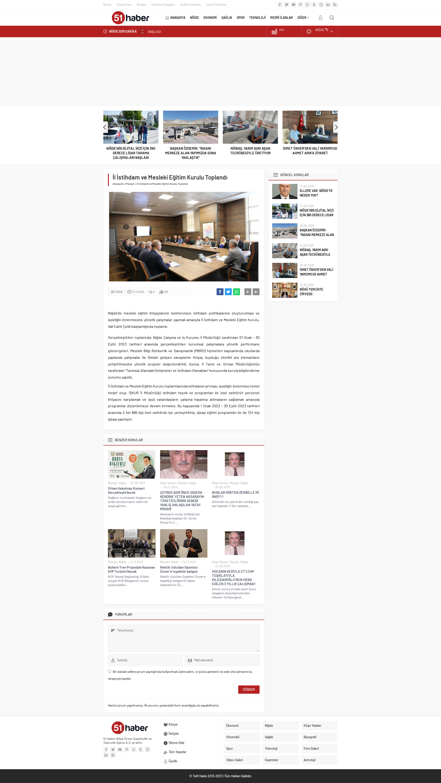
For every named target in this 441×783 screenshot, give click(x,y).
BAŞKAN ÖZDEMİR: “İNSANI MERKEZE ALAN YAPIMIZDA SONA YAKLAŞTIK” (200, 31)
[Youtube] (293, 4)
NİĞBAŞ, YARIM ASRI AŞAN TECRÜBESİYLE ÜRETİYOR (250, 150)
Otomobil (232, 737)
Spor (229, 748)
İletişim (141, 4)
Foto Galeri (311, 748)
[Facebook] (280, 4)
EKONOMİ (210, 18)
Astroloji (309, 760)
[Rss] (335, 4)
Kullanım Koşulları (163, 4)
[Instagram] (321, 4)
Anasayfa (118, 183)
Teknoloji (271, 748)
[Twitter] (286, 4)
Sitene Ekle (124, 4)
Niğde (119, 291)
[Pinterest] (300, 4)
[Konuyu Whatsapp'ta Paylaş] (236, 291)
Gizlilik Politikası (190, 4)
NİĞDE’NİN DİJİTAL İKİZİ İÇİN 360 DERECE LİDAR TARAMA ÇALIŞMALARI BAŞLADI (130, 153)
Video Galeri (234, 760)
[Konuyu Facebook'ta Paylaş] (220, 291)
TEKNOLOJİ (257, 18)
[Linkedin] (328, 4)
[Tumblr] (314, 4)
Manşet (130, 183)
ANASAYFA (177, 18)
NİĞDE (194, 18)
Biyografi (310, 737)
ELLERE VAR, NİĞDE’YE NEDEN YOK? (316, 193)
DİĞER (301, 18)
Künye (107, 4)
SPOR (241, 18)
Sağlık (269, 737)
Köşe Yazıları (168, 483)
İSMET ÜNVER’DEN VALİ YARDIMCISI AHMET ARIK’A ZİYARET (310, 150)
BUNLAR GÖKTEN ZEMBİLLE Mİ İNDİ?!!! (235, 494)
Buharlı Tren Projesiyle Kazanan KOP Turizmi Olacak (131, 569)
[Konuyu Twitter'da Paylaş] (228, 291)
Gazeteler (271, 760)
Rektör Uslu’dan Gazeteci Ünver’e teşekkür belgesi (179, 569)
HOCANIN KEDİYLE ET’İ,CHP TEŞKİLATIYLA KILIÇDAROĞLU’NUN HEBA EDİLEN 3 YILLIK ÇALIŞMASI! (234, 577)
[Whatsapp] (307, 4)
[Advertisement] (220, 71)
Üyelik (173, 761)
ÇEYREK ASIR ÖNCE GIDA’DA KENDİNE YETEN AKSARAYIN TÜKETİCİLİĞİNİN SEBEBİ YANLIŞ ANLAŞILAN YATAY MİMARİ (182, 500)
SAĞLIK (226, 18)
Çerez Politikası (216, 4)
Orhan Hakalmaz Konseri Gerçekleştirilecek (126, 490)
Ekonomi (232, 725)
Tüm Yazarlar (177, 752)
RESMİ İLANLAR (281, 18)
